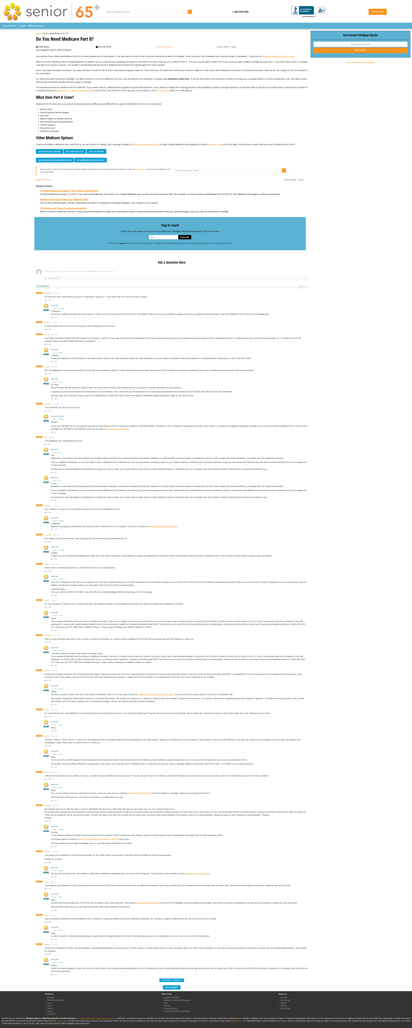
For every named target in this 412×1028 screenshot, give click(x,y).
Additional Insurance (36, 26)
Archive (167, 1005)
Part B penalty (162, 90)
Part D (49, 1003)
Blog (165, 1003)
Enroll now (51, 1014)
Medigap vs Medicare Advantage (177, 1000)
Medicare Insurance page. (199, 873)
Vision (49, 1005)
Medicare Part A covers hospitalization (73, 90)
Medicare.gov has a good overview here (156, 694)
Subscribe (184, 237)
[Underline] (51, 278)
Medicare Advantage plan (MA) (145, 144)
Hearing (50, 1011)
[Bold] (45, 278)
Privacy (284, 1003)
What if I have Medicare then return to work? (98, 839)
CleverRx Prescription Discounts (177, 1011)
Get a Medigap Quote (75, 151)
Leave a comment (171, 987)
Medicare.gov (140, 169)
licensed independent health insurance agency (97, 1018)
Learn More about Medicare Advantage (54, 160)
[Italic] (48, 278)
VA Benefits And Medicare (118, 429)
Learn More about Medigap (49, 151)
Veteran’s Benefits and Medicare (162, 526)
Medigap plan (214, 144)
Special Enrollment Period (148, 903)
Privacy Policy (62, 1021)
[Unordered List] (57, 278)
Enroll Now (377, 12)
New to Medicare (10, 26)
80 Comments (165, 47)
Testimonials (286, 1008)
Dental (49, 1008)
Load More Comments (171, 980)
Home (38, 33)
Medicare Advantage (55, 1000)
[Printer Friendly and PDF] (226, 47)
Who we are (285, 1000)
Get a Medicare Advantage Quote (90, 160)
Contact (284, 997)
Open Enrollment (170, 1008)
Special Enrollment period (141, 793)
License (284, 1005)
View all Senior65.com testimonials (360, 62)
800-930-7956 (241, 12)
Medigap (22, 26)
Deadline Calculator (172, 997)
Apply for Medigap (96, 151)
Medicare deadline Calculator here (278, 56)
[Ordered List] (54, 278)
